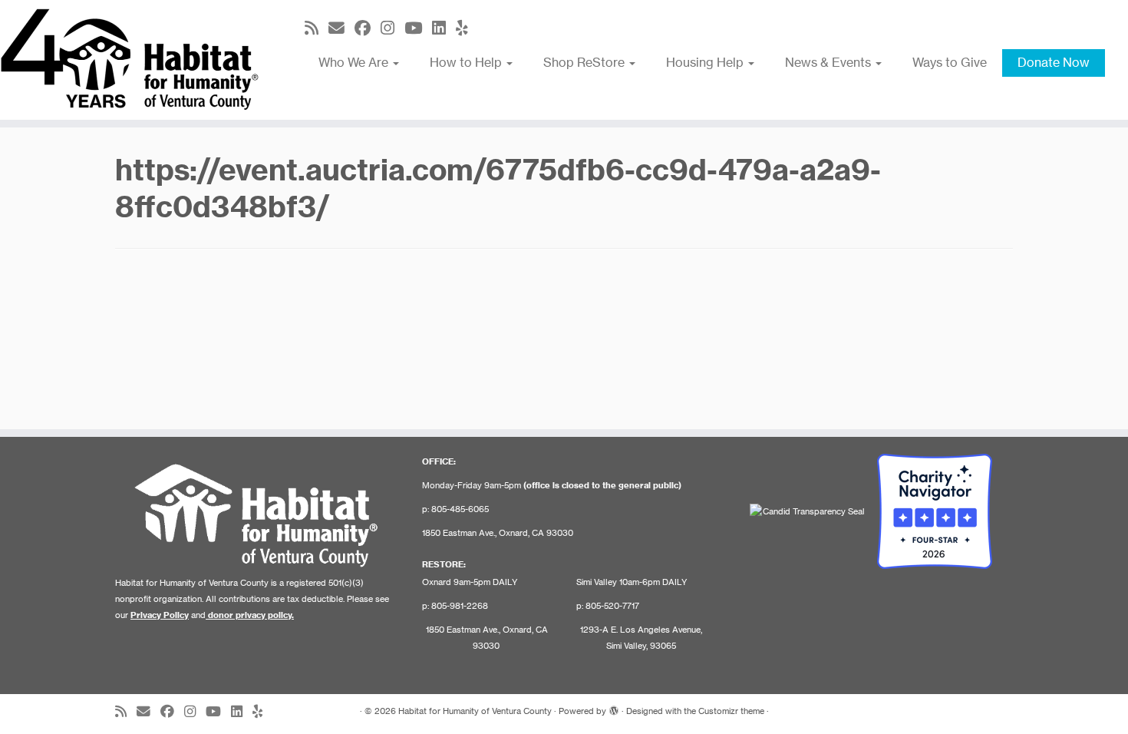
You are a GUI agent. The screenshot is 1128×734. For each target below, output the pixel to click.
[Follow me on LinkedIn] (444, 28)
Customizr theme (731, 711)
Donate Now (1054, 62)
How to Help (467, 62)
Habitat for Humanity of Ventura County (475, 711)
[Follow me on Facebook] (368, 28)
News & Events (829, 62)
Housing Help (706, 62)
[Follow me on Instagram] (392, 28)
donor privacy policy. (251, 615)
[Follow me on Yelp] (467, 28)
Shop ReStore (585, 62)
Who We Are (354, 62)
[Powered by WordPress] (614, 708)
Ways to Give (949, 62)
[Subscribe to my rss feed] (316, 28)
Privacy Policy (159, 615)
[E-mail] (341, 28)
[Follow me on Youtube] (418, 28)
